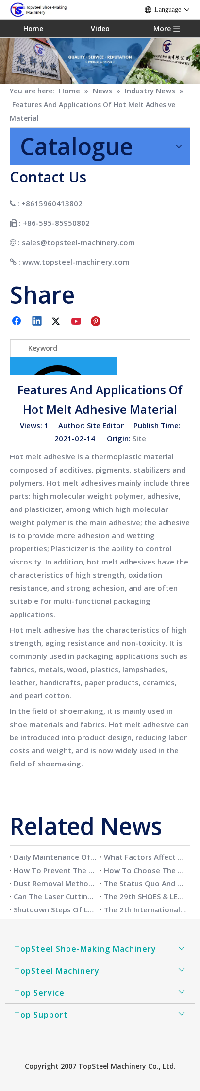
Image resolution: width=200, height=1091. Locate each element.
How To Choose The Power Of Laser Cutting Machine (145, 870)
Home (33, 28)
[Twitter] (57, 321)
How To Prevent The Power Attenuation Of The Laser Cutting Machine (55, 870)
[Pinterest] (97, 321)
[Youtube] (77, 321)
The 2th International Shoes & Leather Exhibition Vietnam (145, 909)
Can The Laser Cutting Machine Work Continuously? (55, 896)
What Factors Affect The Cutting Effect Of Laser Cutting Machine (145, 857)
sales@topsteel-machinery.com (78, 242)
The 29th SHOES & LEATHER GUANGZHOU (145, 896)
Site (139, 438)
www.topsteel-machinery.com (76, 262)
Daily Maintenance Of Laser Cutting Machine (55, 857)
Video (100, 28)
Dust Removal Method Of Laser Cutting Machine (55, 883)
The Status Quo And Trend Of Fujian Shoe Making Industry (145, 883)
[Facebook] (17, 321)
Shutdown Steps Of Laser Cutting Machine (55, 909)
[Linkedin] (37, 321)
